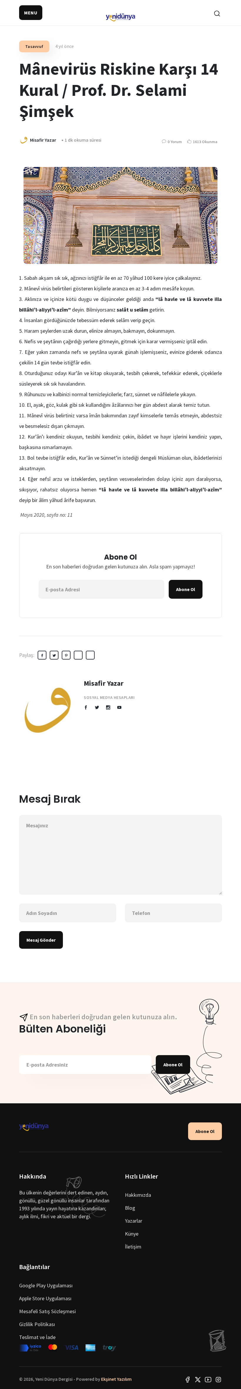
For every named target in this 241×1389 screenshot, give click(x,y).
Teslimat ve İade (37, 1337)
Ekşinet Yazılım (116, 1379)
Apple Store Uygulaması (45, 1298)
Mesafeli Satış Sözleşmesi (47, 1311)
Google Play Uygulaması (46, 1285)
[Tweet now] (197, 1379)
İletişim (133, 1246)
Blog (130, 1207)
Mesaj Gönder (41, 940)
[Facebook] (187, 1379)
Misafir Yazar (103, 683)
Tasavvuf (34, 46)
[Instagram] (218, 1379)
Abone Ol (185, 589)
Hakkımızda (138, 1194)
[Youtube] (208, 1379)
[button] (30, 12)
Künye (131, 1233)
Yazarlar (133, 1220)
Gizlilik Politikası (37, 1324)
